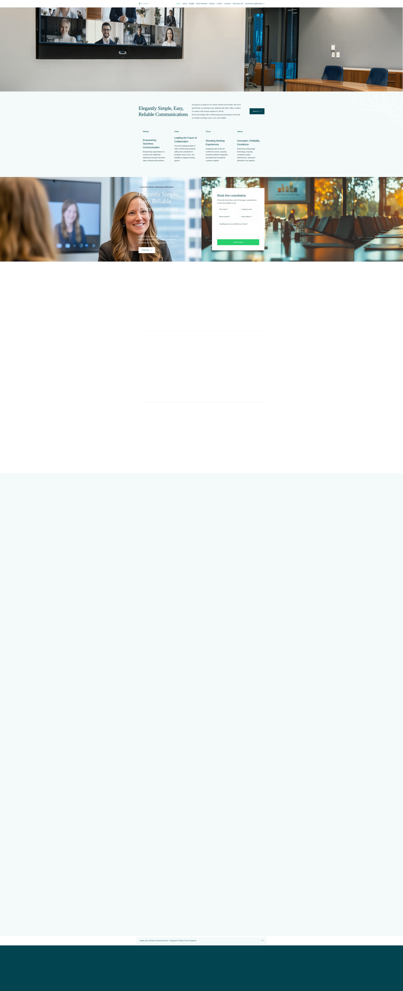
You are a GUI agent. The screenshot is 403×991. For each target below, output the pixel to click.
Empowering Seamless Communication (151, 144)
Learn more (145, 250)
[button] (201, 940)
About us (256, 111)
